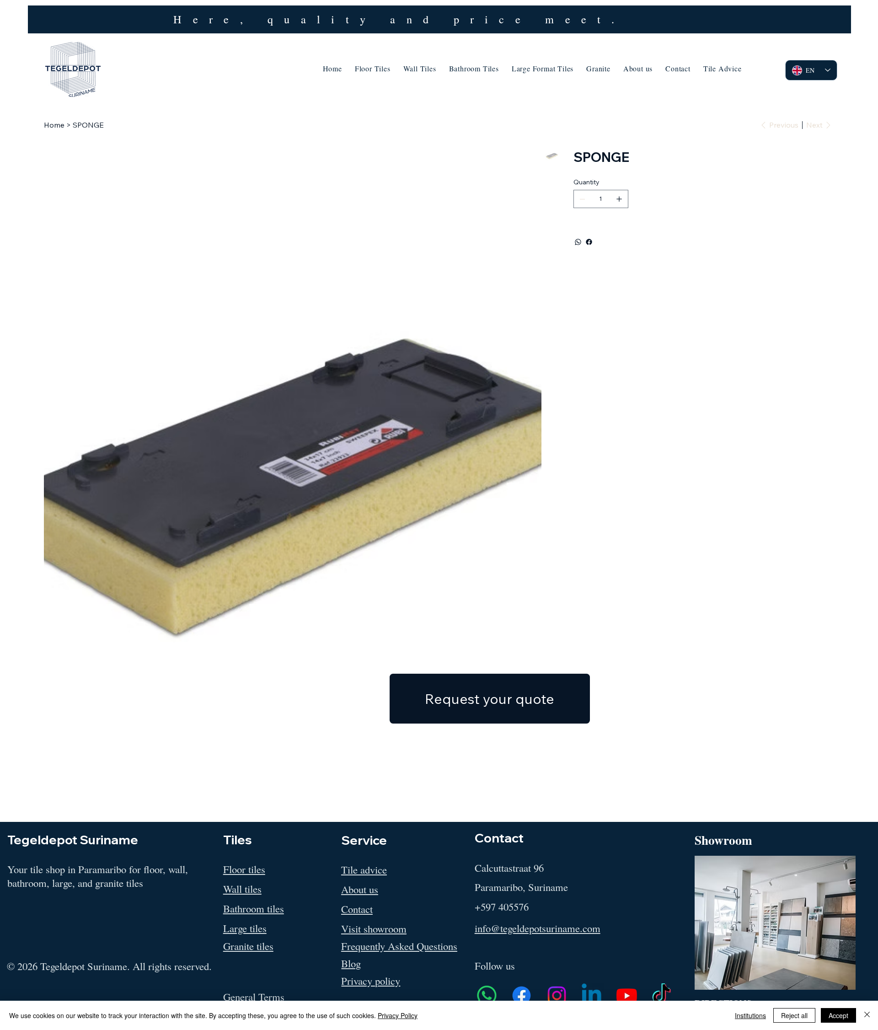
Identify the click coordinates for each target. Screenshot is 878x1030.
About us (359, 889)
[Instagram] (557, 995)
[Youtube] (627, 995)
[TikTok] (661, 995)
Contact (357, 909)
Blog (351, 963)
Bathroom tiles (253, 908)
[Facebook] (589, 242)
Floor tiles (244, 869)
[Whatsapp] (487, 995)
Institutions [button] (750, 1015)
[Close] (867, 1015)
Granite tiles (248, 946)
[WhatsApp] (578, 242)
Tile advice (364, 869)
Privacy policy (370, 980)
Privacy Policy (398, 1015)
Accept (838, 1015)
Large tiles (245, 928)
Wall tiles (242, 889)
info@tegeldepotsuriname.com (537, 928)
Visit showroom (374, 928)
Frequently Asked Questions (399, 946)
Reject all (794, 1015)
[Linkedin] (591, 995)
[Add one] (619, 199)
